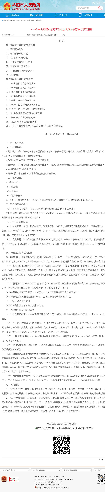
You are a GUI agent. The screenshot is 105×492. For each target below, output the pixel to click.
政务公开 (64, 15)
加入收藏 (43, 476)
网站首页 (15, 15)
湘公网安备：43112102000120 (45, 488)
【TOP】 (101, 459)
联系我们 (62, 476)
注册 (99, 3)
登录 (93, 3)
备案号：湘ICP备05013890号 (55, 485)
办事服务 (88, 15)
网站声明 (49, 476)
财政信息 (31, 20)
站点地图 (56, 476)
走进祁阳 (39, 15)
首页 (18, 20)
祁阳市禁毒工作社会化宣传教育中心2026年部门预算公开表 (65, 428)
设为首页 (37, 476)
